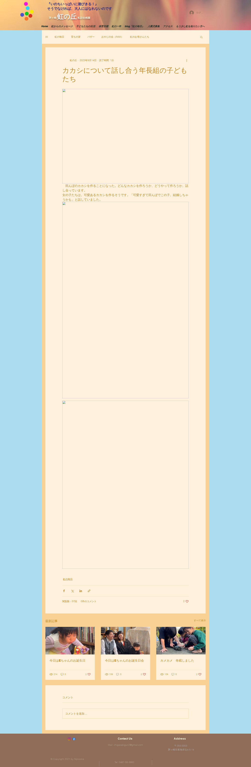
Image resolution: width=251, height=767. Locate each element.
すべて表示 (200, 620)
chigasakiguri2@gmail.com (128, 744)
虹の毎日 (59, 36)
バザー (91, 36)
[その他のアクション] (187, 60)
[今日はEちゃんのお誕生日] (70, 640)
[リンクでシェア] (89, 590)
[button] (201, 37)
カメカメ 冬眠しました (177, 660)
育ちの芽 (76, 36)
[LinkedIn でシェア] (80, 590)
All (46, 36)
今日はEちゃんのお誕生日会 (124, 660)
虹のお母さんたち (139, 36)
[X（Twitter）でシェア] (72, 590)
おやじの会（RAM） (112, 36)
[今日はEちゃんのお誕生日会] (125, 640)
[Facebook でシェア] (64, 590)
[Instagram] (69, 739)
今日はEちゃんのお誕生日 (67, 660)
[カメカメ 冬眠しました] (181, 640)
